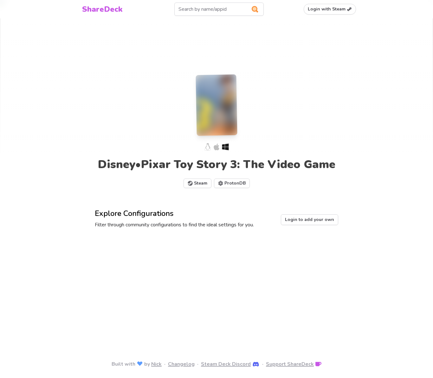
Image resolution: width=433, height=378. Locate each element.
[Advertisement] (216, 285)
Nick (156, 364)
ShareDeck (102, 9)
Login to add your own (309, 220)
